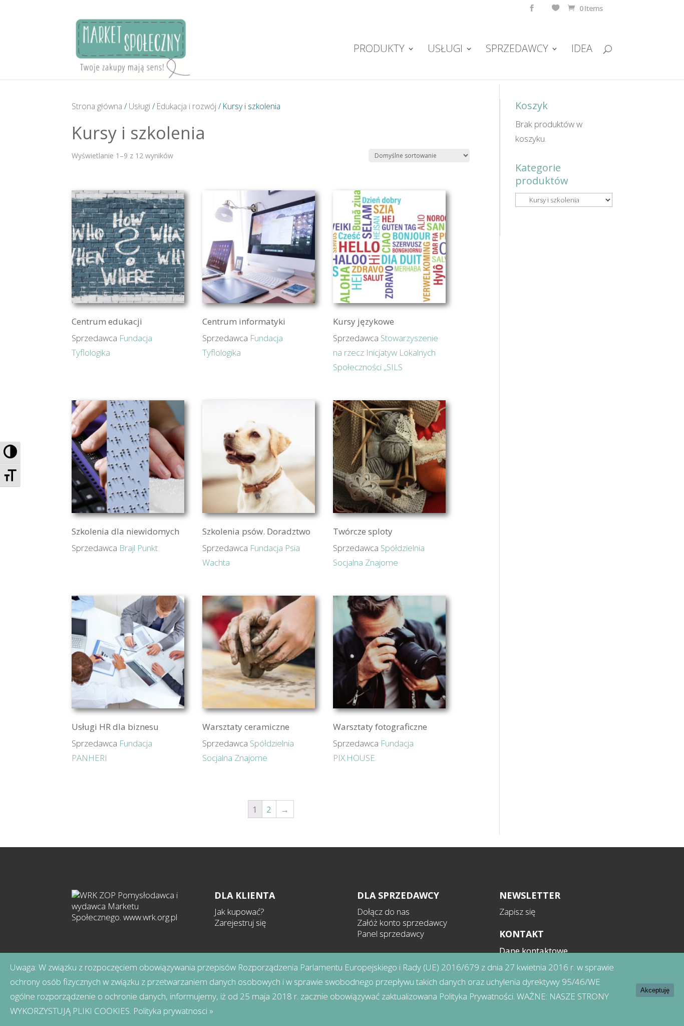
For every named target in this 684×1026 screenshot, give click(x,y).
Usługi (139, 106)
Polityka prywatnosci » (173, 1010)
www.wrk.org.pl (150, 917)
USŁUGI (445, 50)
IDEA (581, 50)
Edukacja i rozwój (186, 106)
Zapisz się (517, 911)
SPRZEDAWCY (517, 50)
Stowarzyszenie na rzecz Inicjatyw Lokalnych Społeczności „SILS (385, 352)
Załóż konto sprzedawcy (402, 922)
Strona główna (97, 106)
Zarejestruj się (240, 922)
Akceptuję (654, 990)
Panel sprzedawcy (390, 933)
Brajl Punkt (138, 548)
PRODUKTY (379, 50)
